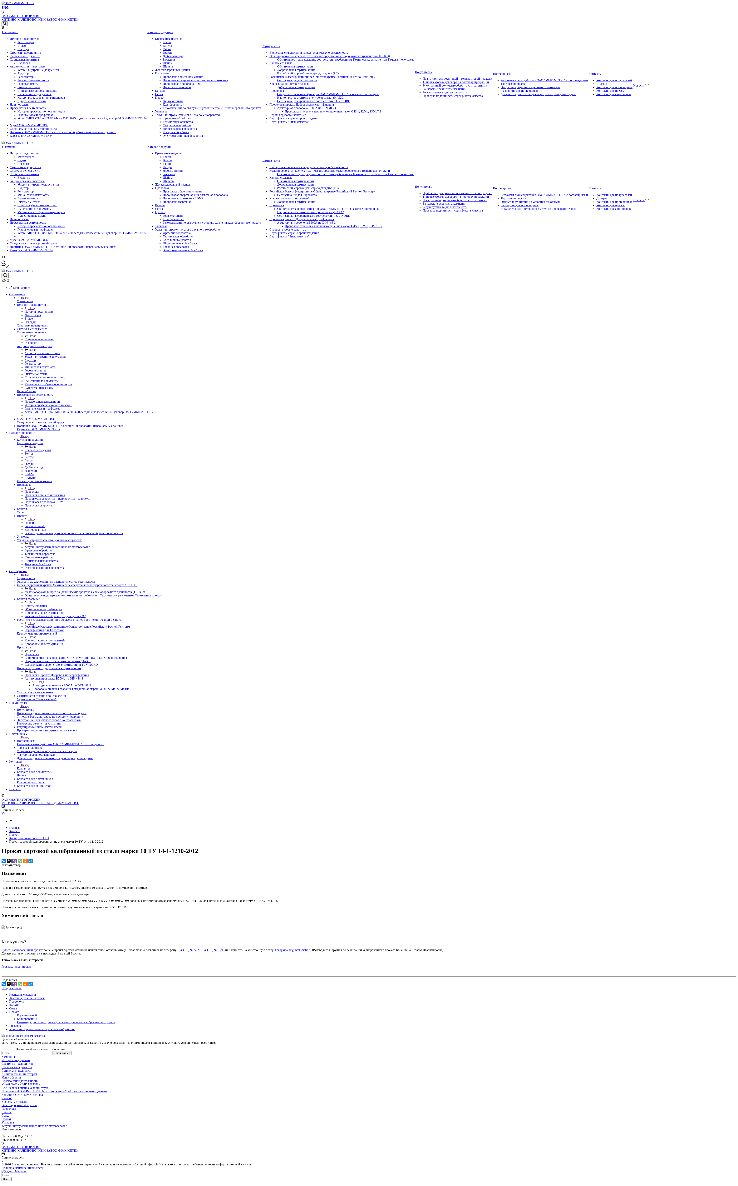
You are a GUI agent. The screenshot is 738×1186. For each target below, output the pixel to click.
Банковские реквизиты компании (444, 89)
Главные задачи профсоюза (35, 115)
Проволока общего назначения (183, 76)
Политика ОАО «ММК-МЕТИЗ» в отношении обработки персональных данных (63, 132)
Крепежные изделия (168, 38)
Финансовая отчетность (33, 80)
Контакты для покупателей (614, 80)
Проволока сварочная (177, 87)
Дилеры (601, 83)
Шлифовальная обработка (180, 128)
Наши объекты (19, 104)
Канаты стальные (280, 63)
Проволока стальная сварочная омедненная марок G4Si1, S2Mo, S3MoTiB (333, 111)
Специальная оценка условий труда (33, 128)
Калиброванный (173, 104)
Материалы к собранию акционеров (41, 97)
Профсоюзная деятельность (28, 108)
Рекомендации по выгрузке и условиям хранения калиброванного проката (212, 108)
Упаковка (161, 111)
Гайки (167, 49)
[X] (9, 861)
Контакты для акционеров (613, 94)
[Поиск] (5, 23)
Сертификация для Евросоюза (297, 80)
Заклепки (169, 59)
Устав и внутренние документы (38, 70)
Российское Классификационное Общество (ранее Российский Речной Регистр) (322, 76)
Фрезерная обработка (177, 118)
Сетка (159, 94)
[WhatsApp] (20, 861)
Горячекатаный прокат (16, 966)
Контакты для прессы (610, 90)
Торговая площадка (513, 83)
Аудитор (23, 73)
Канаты (160, 90)
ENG (5, 7)
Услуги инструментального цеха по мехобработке (187, 115)
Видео (21, 45)
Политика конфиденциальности (23, 1167)
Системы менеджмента (25, 56)
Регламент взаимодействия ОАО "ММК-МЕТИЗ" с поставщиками (544, 80)
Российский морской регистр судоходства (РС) (308, 73)
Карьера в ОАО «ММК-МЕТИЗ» (31, 135)
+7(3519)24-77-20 (189, 950)
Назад (25, 297)
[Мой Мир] (30, 861)
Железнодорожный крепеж (172, 70)
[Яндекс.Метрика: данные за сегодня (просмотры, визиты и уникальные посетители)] (14, 1171)
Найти (6, 1179)
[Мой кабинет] (3, 28)
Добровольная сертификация (296, 70)
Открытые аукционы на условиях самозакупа (530, 87)
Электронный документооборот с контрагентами (455, 85)
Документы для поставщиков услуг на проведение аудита (538, 94)
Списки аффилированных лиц (37, 90)
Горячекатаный (173, 101)
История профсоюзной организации (41, 111)
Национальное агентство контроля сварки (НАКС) (310, 97)
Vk (3, 813)
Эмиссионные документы (34, 94)
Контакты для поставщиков (614, 87)
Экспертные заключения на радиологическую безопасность (308, 52)
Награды (23, 49)
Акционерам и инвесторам (27, 66)
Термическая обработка (178, 121)
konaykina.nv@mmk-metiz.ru (293, 950)
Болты (167, 42)
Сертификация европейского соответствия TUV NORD (313, 101)
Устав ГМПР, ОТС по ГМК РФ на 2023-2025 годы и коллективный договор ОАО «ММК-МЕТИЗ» (82, 118)
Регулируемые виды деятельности (445, 92)
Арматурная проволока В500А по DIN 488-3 (306, 108)
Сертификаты (271, 46)
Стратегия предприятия (25, 52)
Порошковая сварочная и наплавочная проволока (195, 80)
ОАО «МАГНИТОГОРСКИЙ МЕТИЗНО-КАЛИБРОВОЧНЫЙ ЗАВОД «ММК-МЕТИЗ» (40, 17)
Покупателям (423, 72)
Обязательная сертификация (295, 66)
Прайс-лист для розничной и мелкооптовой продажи (457, 78)
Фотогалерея (25, 42)
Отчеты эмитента (28, 87)
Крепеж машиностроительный (289, 83)
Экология (23, 63)
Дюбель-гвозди (173, 56)
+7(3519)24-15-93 (213, 950)
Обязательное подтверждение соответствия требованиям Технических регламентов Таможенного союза (345, 59)
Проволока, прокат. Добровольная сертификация (301, 104)
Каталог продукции (160, 32)
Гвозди (167, 52)
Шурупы (168, 66)
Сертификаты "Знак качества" (289, 121)
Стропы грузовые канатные (287, 115)
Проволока (162, 73)
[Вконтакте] (11, 821)
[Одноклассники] (25, 861)
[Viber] (14, 861)
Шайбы (168, 63)
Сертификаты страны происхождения (294, 118)
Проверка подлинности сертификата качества (453, 95)
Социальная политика (24, 59)
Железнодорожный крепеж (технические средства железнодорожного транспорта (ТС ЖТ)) (329, 56)
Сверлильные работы (177, 125)
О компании (10, 32)
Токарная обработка (176, 132)
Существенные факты (31, 101)
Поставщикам (502, 73)
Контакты (595, 73)
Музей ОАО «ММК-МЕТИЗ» (29, 125)
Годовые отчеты (28, 83)
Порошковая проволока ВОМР (183, 83)
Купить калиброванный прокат (22, 950)
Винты (167, 45)
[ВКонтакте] (4, 861)
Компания (8, 1056)
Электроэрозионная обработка (183, 135)
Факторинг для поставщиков (520, 90)
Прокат (160, 97)
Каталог (7, 1098)
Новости (639, 85)
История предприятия (24, 38)
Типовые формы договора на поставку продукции (456, 82)
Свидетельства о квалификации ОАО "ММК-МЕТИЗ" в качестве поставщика (328, 94)
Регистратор (25, 76)
